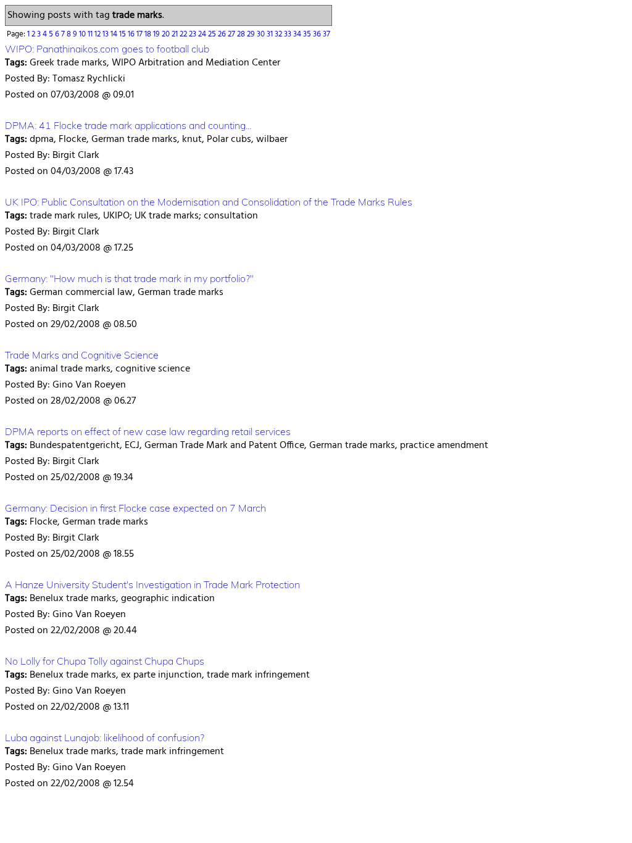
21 (176, 34)
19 (157, 34)
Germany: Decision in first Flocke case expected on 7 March (135, 508)
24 (203, 34)
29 (252, 34)
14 (114, 34)
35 (308, 34)
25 (213, 34)
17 (140, 34)
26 (223, 34)
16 (132, 34)
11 (91, 34)
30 (262, 34)
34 (298, 34)
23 (193, 34)
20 (167, 34)
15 (123, 34)
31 (271, 34)
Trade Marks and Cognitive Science (82, 355)
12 (98, 34)
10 (83, 34)
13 (106, 34)
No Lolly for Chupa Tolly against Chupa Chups (104, 661)
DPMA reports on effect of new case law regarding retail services (148, 431)
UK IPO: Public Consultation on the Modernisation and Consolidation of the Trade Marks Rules (208, 202)
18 (148, 34)
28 (242, 34)
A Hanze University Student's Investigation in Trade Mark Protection (152, 584)
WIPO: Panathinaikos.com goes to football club (107, 49)
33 (288, 34)
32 (279, 34)
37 (326, 34)
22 (184, 34)
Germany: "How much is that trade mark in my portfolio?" (129, 278)
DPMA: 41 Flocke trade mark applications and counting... (128, 125)
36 (318, 34)
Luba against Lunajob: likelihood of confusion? (104, 737)
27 (232, 34)
